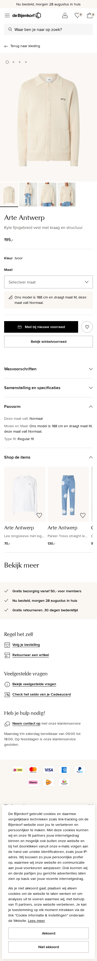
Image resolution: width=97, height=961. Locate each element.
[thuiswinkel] (64, 785)
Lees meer (36, 921)
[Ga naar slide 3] (20, 62)
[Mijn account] (65, 15)
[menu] (7, 15)
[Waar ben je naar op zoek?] (10, 29)
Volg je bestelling (26, 644)
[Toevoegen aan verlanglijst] (87, 327)
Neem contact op (26, 723)
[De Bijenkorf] (26, 15)
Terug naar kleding (25, 46)
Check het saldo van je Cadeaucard (41, 694)
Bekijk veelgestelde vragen (34, 684)
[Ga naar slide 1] (7, 62)
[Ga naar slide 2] (13, 62)
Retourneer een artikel (30, 654)
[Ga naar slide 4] (26, 62)
